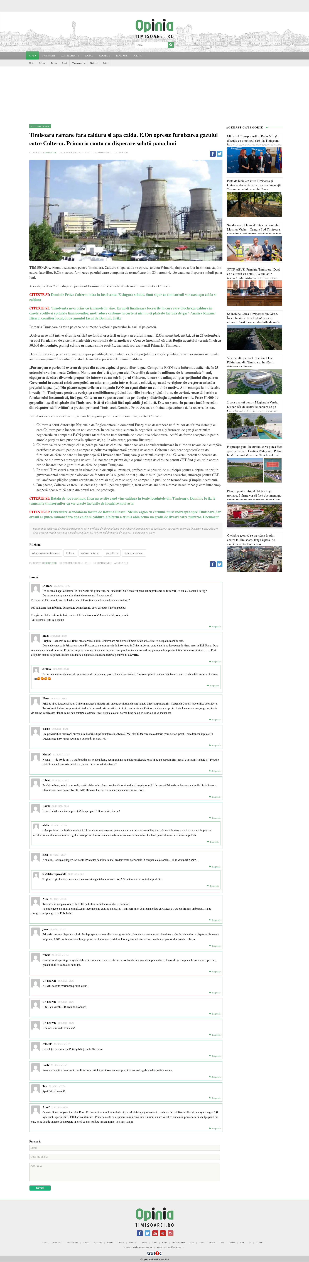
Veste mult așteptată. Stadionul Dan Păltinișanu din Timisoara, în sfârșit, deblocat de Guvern (250, 362)
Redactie (51, 152)
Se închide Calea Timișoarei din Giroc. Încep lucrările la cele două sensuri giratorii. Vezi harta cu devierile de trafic (253, 317)
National (93, 62)
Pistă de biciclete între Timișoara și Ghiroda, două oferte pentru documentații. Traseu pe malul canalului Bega (254, 184)
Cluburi (259, 1242)
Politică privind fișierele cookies (138, 1247)
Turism (54, 62)
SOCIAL (89, 55)
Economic (98, 1242)
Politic (110, 1242)
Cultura (42, 62)
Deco (222, 1242)
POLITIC (137, 55)
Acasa (32, 55)
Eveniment (57, 1242)
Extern (106, 62)
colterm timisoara (90, 553)
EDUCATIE (121, 55)
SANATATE (104, 55)
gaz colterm (112, 553)
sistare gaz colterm (133, 553)
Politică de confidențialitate (169, 1247)
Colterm (70, 553)
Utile (31, 62)
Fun (242, 1242)
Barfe (164, 1242)
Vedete (232, 1242)
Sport (64, 62)
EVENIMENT (48, 55)
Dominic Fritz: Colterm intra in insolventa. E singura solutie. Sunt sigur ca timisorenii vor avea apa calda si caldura (123, 297)
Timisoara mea (78, 62)
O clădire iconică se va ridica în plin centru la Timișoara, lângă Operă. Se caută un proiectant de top (251, 539)
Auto (201, 1242)
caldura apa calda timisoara (46, 553)
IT (250, 1242)
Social (86, 1242)
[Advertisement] (154, 93)
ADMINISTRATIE (70, 55)
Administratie (72, 1242)
